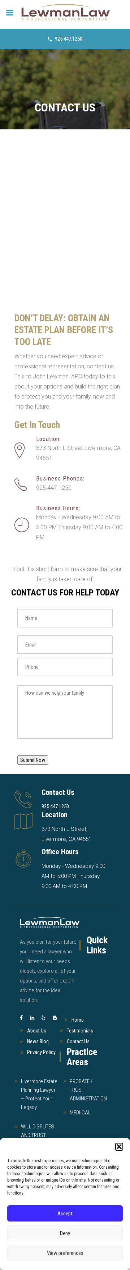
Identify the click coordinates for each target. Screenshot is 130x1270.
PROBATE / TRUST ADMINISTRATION (88, 1090)
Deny (65, 1233)
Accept (65, 1213)
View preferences (65, 1253)
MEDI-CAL (80, 1112)
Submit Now (32, 760)
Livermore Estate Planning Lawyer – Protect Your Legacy (39, 1094)
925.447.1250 (68, 39)
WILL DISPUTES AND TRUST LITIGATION (37, 1135)
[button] (119, 1146)
